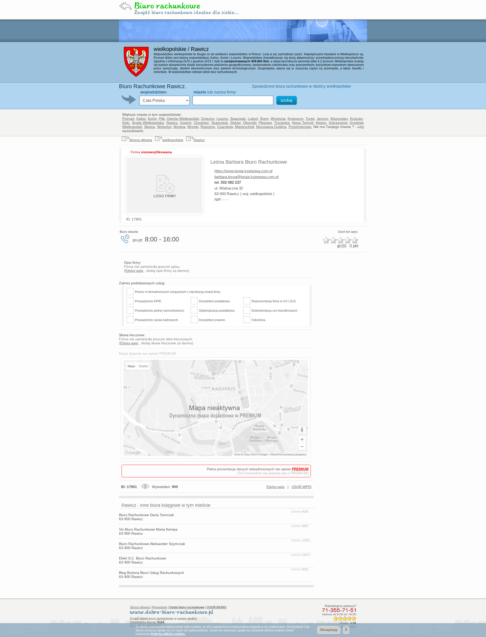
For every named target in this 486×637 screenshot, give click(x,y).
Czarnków (225, 127)
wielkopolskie (172, 140)
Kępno (321, 123)
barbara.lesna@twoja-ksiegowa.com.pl (246, 177)
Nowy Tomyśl (303, 123)
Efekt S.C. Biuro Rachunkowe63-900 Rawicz (142, 560)
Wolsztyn (164, 127)
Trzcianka (282, 123)
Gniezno (207, 119)
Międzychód (244, 127)
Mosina (179, 127)
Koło (125, 123)
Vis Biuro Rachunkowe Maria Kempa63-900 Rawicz (148, 531)
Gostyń (185, 123)
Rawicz (172, 123)
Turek (310, 119)
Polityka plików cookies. (168, 634)
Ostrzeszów (338, 123)
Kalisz (141, 119)
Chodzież (201, 123)
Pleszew (265, 123)
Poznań (128, 119)
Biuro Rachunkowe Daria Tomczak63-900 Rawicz (146, 517)
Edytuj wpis (134, 271)
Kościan (356, 119)
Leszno (222, 119)
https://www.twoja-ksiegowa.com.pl (243, 171)
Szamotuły (219, 123)
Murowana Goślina (271, 127)
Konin (152, 119)
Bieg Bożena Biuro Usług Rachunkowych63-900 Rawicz (151, 575)
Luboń (253, 119)
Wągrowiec (339, 119)
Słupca (149, 127)
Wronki (192, 127)
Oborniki (249, 123)
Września (278, 119)
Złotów (235, 123)
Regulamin (159, 607)
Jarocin (322, 119)
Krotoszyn (295, 119)
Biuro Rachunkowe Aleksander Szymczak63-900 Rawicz (152, 546)
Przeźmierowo (300, 127)
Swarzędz (238, 119)
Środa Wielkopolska (148, 123)
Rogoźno (207, 127)
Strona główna (140, 140)
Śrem (264, 119)
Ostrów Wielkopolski (183, 119)
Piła (162, 119)
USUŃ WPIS (301, 487)
